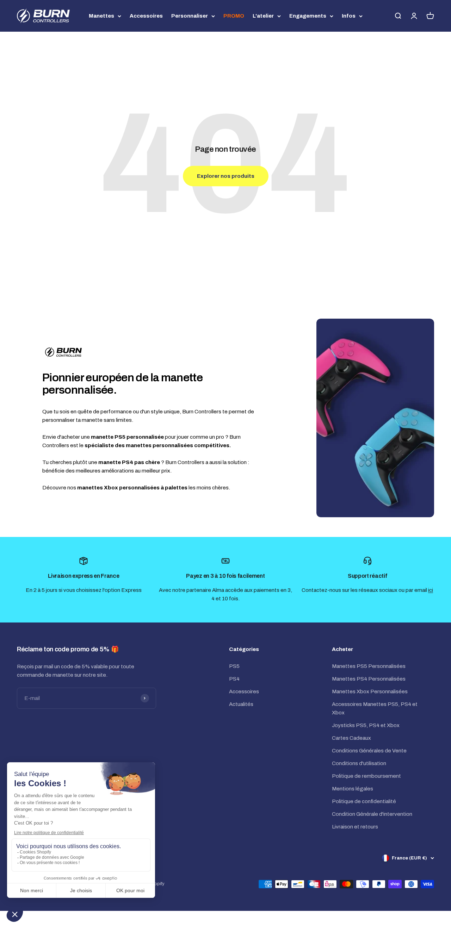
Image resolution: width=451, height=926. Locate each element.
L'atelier (263, 16)
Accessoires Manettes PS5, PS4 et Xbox (375, 708)
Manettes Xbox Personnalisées (370, 691)
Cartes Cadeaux (351, 738)
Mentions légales (352, 789)
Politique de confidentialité (364, 801)
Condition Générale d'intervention (372, 814)
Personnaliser (189, 16)
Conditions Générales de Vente (369, 750)
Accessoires (146, 16)
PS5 (234, 666)
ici (430, 590)
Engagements (307, 16)
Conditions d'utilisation (359, 763)
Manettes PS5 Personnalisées (369, 666)
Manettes (101, 16)
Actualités (241, 704)
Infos (349, 16)
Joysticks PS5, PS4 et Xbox (366, 725)
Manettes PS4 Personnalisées (369, 679)
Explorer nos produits (225, 176)
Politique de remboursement (366, 776)
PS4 (234, 679)
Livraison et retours (355, 827)
